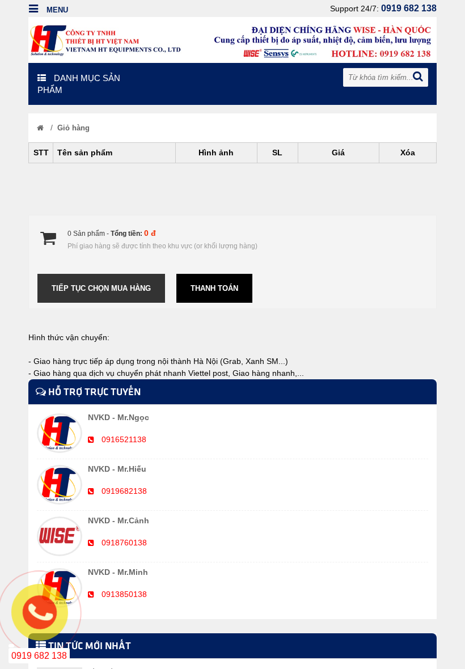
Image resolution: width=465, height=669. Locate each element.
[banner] (232, 39)
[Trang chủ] (40, 128)
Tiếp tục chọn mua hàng (101, 288)
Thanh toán (214, 288)
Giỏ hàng (73, 128)
